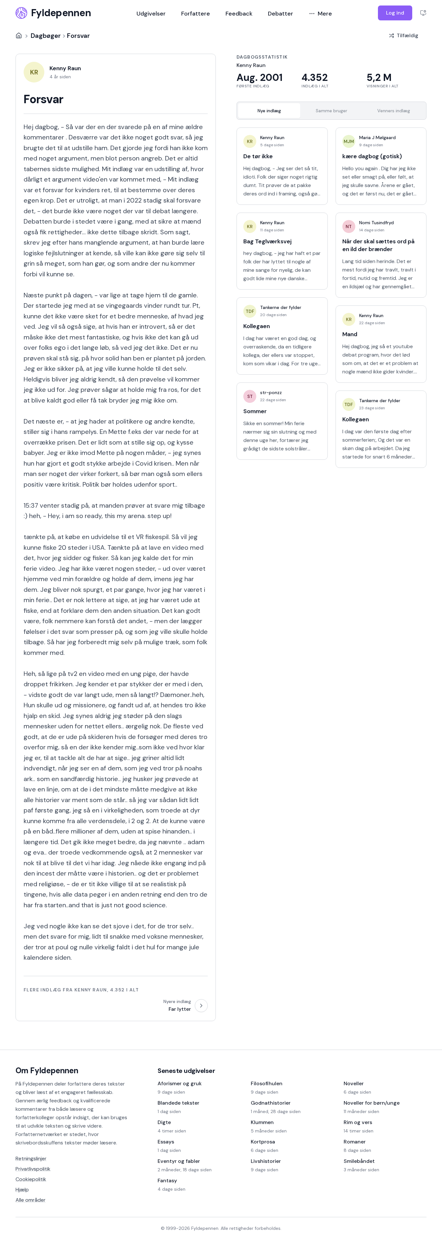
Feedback (239, 13)
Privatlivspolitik (33, 1168)
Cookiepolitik (31, 1179)
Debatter (280, 13)
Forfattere (195, 13)
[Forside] (19, 35)
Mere (325, 13)
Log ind (395, 12)
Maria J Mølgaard (377, 137)
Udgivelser (151, 13)
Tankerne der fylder (280, 307)
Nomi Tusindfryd (376, 223)
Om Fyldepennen (47, 1070)
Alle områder (31, 1200)
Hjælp (22, 1189)
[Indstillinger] (423, 13)
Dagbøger (46, 35)
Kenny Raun (272, 137)
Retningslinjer (31, 1158)
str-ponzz (271, 392)
